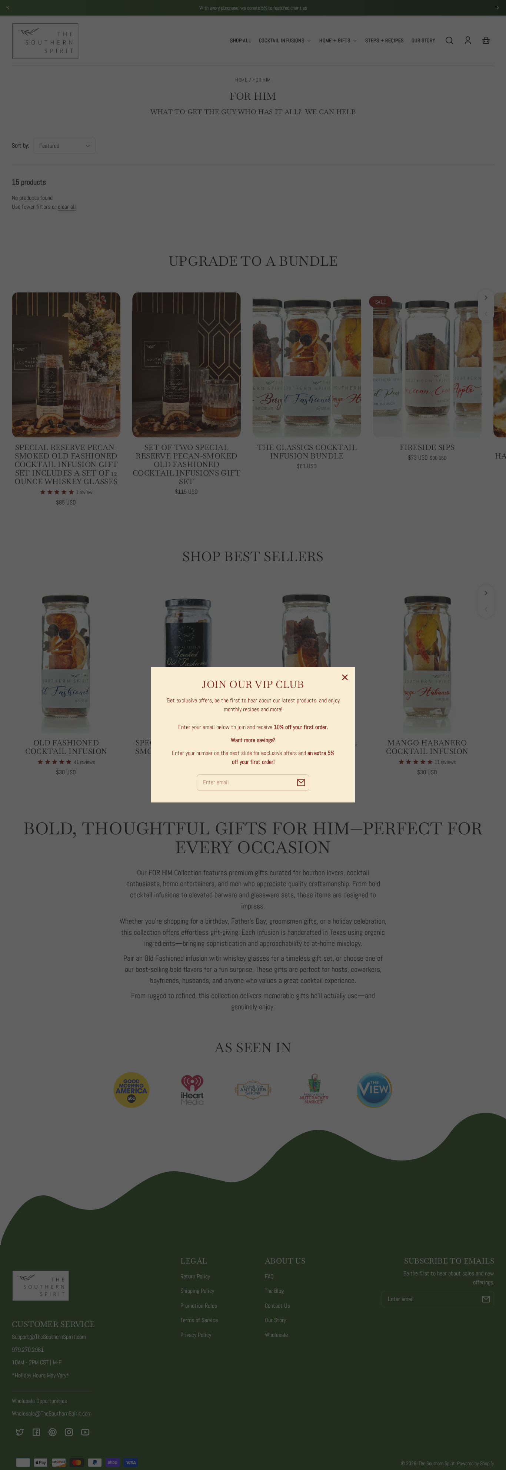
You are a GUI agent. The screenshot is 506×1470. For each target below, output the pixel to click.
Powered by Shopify (475, 1463)
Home (241, 80)
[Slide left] (486, 314)
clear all (67, 207)
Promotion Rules (198, 1306)
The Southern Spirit (437, 1463)
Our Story (275, 1320)
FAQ (269, 1276)
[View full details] (66, 364)
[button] (449, 40)
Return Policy (195, 1276)
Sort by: (20, 145)
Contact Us (277, 1306)
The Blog (274, 1291)
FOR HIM (262, 80)
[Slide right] (486, 297)
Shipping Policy (197, 1291)
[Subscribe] (486, 1299)
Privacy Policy (195, 1335)
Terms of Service (199, 1320)
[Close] (345, 677)
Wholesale (276, 1335)
